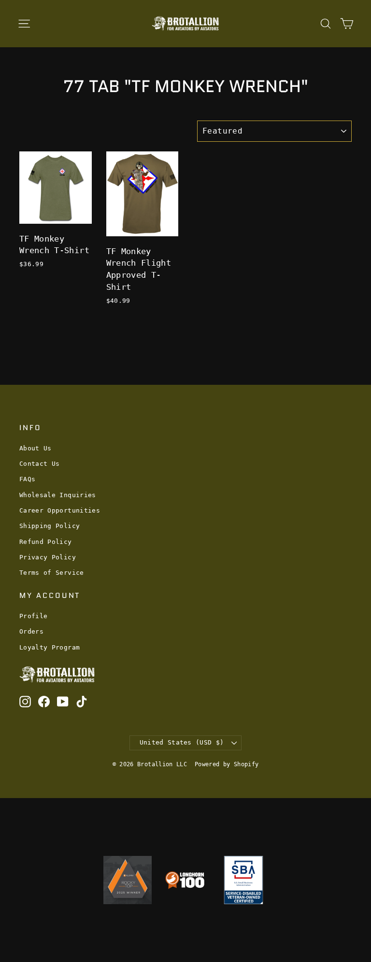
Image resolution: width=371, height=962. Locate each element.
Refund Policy (45, 541)
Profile (33, 616)
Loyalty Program (49, 647)
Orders (31, 631)
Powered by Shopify (226, 764)
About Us (35, 448)
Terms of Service (51, 572)
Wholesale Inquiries (57, 495)
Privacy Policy (47, 557)
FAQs (27, 479)
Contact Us (39, 463)
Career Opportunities (59, 510)
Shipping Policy (49, 525)
